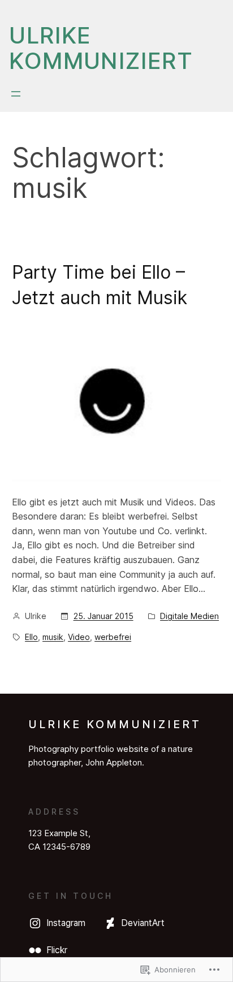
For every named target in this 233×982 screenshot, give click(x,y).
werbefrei (112, 637)
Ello (31, 637)
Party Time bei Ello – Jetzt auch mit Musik (99, 285)
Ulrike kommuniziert (101, 48)
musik (52, 637)
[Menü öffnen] (16, 94)
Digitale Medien (189, 616)
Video (79, 637)
